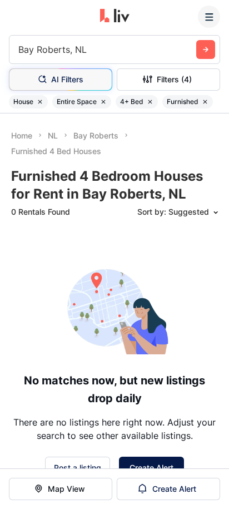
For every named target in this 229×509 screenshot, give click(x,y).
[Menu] (209, 17)
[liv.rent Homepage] (115, 16)
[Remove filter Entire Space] (103, 101)
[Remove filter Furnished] (205, 101)
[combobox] (19, 49)
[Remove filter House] (40, 101)
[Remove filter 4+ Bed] (150, 101)
